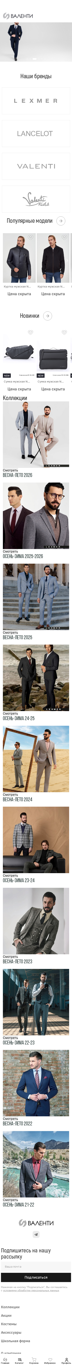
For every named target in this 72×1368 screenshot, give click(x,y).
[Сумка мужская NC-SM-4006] (53, 353)
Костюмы (9, 1324)
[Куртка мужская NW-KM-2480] (19, 258)
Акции (6, 1315)
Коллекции (10, 1307)
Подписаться (36, 1277)
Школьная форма (15, 1341)
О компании (11, 1353)
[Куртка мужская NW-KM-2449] (53, 258)
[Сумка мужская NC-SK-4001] (19, 353)
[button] (67, 260)
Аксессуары (11, 1332)
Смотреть (10, 470)
